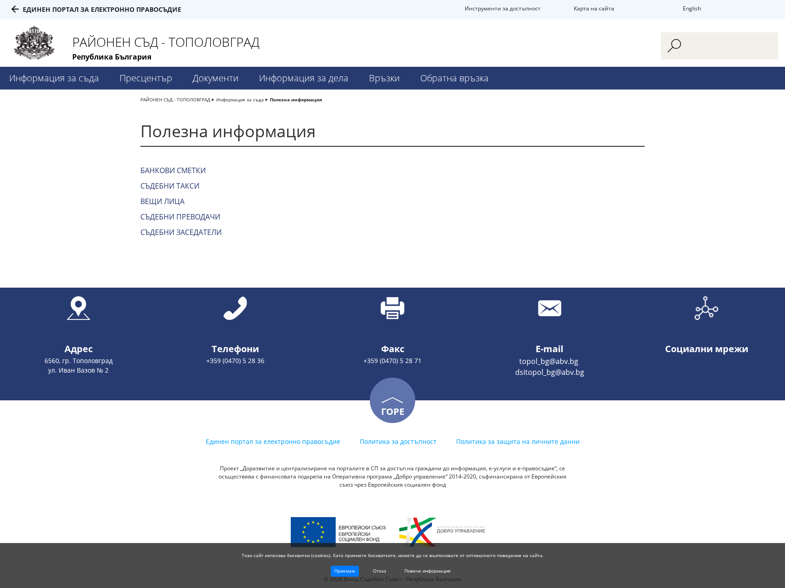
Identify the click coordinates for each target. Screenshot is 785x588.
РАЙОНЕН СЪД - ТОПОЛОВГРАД (175, 99)
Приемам (344, 571)
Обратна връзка (454, 78)
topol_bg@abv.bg (549, 361)
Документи (215, 78)
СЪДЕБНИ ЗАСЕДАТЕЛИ (181, 232)
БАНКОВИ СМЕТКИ (173, 170)
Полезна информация (296, 99)
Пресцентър (145, 78)
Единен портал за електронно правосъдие (102, 9)
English (692, 8)
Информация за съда (54, 78)
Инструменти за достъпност (503, 8)
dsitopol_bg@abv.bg (549, 372)
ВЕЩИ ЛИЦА (162, 201)
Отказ (379, 571)
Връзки (384, 78)
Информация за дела (303, 78)
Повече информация (427, 571)
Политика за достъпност (398, 441)
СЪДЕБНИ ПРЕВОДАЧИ (180, 217)
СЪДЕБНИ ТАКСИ (169, 186)
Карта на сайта (594, 8)
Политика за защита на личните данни (518, 441)
